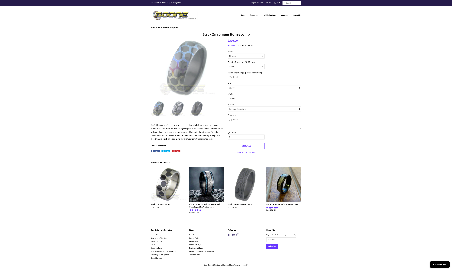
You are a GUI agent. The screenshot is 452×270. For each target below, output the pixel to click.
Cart (278, 3)
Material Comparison (158, 235)
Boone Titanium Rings (225, 265)
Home (242, 15)
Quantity (232, 132)
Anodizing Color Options (160, 255)
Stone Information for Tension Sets (163, 251)
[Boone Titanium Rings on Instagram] (237, 235)
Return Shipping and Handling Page (202, 251)
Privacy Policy (194, 238)
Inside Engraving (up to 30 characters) (245, 72)
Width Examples (156, 241)
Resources (254, 15)
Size (229, 83)
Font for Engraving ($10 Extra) (241, 62)
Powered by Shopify (241, 265)
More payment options (246, 152)
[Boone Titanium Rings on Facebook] (229, 235)
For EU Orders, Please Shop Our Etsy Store (166, 3)
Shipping (231, 45)
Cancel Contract (156, 258)
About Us (284, 15)
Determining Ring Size (159, 238)
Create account (265, 3)
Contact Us (297, 15)
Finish (230, 51)
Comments (232, 115)
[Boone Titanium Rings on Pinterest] (233, 235)
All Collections (270, 15)
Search (191, 235)
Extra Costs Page (195, 245)
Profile (231, 104)
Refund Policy (194, 241)
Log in (253, 3)
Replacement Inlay (196, 248)
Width (230, 94)
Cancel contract (439, 264)
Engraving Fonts (156, 248)
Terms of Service (195, 255)
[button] (195, 210)
